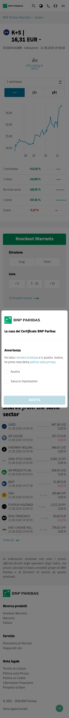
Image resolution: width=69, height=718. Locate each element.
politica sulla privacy (43, 362)
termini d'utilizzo (27, 357)
